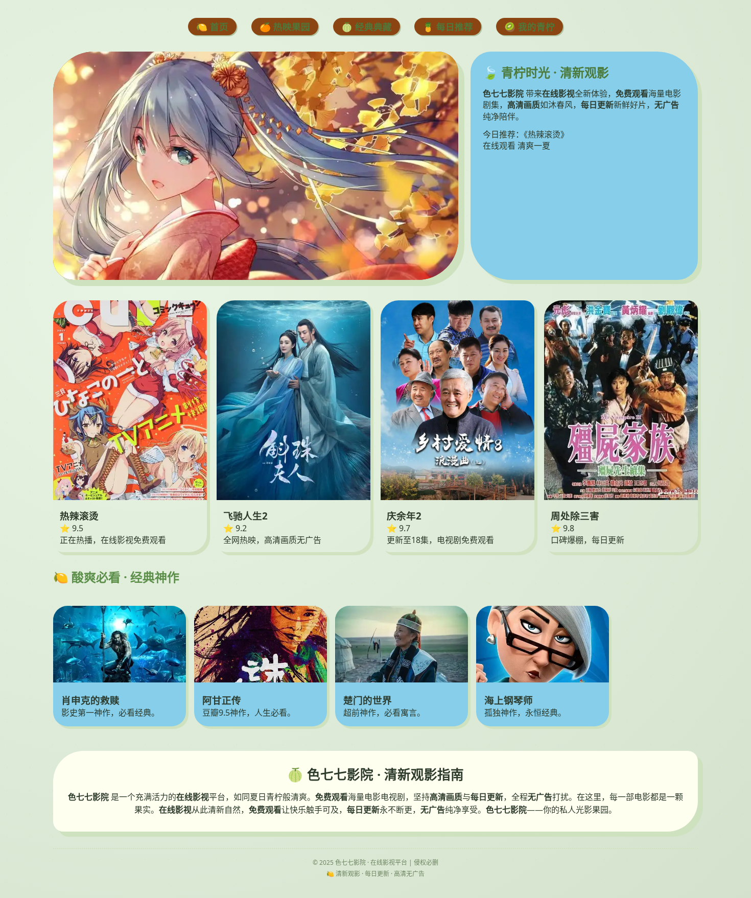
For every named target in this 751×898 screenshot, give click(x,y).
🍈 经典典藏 (366, 26)
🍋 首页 (212, 26)
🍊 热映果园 (285, 26)
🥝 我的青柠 (529, 26)
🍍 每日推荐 (448, 26)
